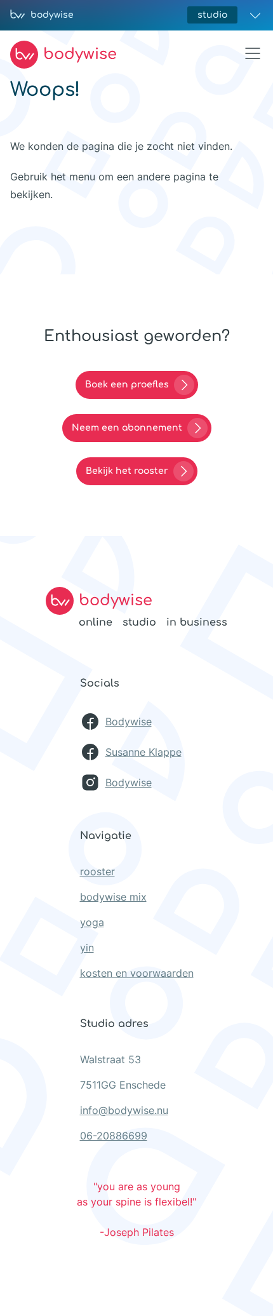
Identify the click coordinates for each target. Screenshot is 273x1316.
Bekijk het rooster (127, 471)
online (95, 622)
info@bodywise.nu (124, 1110)
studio (212, 15)
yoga (92, 922)
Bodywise (128, 721)
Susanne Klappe (143, 752)
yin (87, 947)
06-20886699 (113, 1135)
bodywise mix (113, 896)
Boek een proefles (127, 384)
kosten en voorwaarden (137, 973)
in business (196, 622)
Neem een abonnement (127, 428)
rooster (97, 871)
